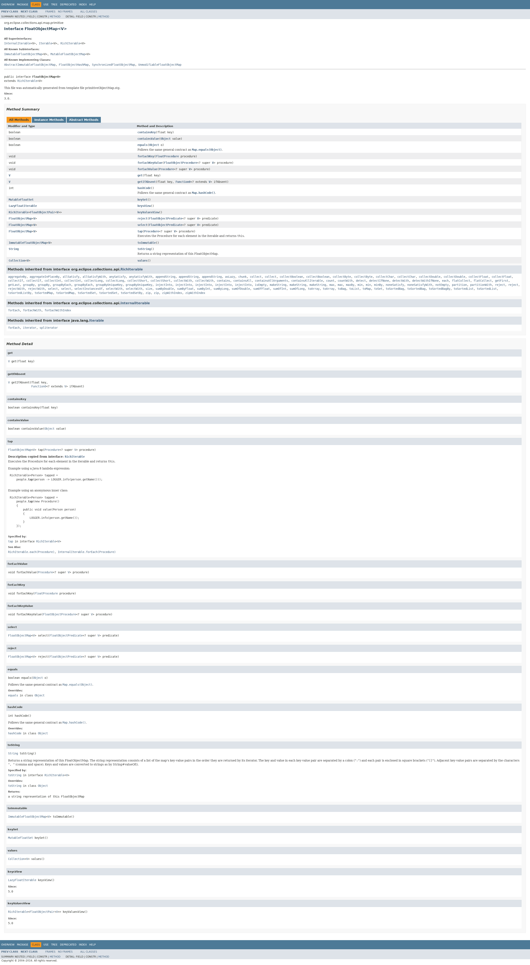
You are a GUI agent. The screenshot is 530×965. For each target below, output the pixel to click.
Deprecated (68, 4)
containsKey (146, 132)
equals (142, 145)
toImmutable (146, 242)
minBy (378, 284)
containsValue (148, 138)
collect (255, 276)
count (330, 280)
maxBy (350, 284)
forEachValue (147, 169)
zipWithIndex (172, 293)
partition (459, 284)
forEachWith (32, 310)
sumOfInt (279, 288)
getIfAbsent (146, 181)
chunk (242, 276)
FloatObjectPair (42, 212)
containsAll (242, 280)
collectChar (385, 276)
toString (144, 249)
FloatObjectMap (20, 218)
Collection (17, 260)
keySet (142, 199)
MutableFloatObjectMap (68, 54)
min (360, 284)
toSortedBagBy (439, 288)
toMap (367, 288)
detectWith (400, 280)
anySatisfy (117, 276)
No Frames (65, 11)
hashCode (144, 188)
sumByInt (203, 288)
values (142, 260)
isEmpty (260, 284)
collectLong (93, 280)
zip (148, 293)
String (14, 249)
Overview (7, 4)
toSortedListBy (19, 293)
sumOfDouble (241, 288)
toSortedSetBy (131, 293)
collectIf (15, 280)
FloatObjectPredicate (165, 218)
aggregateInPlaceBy (44, 276)
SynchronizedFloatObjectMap (113, 64)
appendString (165, 276)
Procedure (166, 169)
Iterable (45, 43)
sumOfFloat (261, 288)
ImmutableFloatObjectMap (23, 54)
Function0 (183, 181)
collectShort (137, 280)
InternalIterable (17, 43)
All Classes (88, 11)
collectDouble (429, 276)
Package (22, 4)
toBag (342, 288)
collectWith (183, 280)
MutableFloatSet (21, 199)
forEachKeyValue (149, 162)
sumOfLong (297, 288)
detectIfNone (379, 280)
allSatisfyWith (94, 276)
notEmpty (442, 284)
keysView (144, 205)
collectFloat (478, 276)
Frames (50, 11)
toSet (378, 288)
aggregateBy (17, 276)
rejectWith (16, 288)
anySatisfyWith (140, 276)
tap (139, 231)
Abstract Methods (83, 119)
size (149, 288)
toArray (313, 288)
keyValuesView (148, 212)
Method (55, 16)
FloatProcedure (167, 156)
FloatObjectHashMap (74, 64)
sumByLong (220, 288)
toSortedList (463, 288)
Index (83, 4)
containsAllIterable (307, 280)
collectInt (53, 280)
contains (223, 280)
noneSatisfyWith (419, 284)
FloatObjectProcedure (180, 162)
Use (46, 4)
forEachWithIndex (58, 310)
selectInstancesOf (88, 288)
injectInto (163, 284)
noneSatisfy (395, 284)
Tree (54, 4)
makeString (278, 284)
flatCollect (461, 280)
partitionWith (481, 284)
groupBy (29, 284)
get (139, 175)
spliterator (49, 327)
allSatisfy (71, 276)
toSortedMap (44, 293)
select (142, 225)
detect (361, 280)
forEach (14, 310)
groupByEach (62, 284)
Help (92, 4)
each (445, 280)
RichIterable (70, 43)
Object (166, 138)
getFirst (501, 280)
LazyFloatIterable (23, 205)
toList (354, 288)
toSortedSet (87, 293)
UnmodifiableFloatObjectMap (159, 64)
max (331, 284)
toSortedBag (395, 288)
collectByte (342, 276)
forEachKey (145, 156)
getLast (14, 284)
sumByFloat (185, 288)
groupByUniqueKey (109, 284)
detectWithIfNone (425, 280)
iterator (29, 327)
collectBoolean (291, 276)
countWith (345, 280)
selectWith (114, 288)
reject (142, 218)
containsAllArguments (271, 280)
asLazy (230, 276)
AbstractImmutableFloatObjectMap (29, 64)
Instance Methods (49, 119)
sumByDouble (164, 288)
